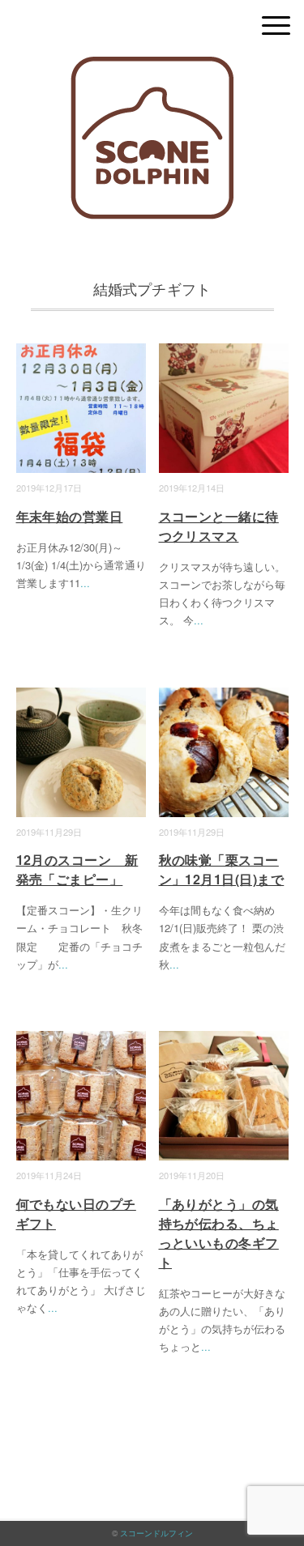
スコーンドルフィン (156, 1533)
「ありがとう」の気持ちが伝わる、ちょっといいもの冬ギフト (219, 1233)
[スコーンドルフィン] (152, 68)
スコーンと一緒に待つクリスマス (219, 526)
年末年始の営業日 (69, 516)
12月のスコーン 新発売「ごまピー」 (77, 869)
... (85, 582)
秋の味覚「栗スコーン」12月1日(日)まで (222, 869)
